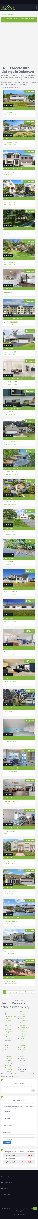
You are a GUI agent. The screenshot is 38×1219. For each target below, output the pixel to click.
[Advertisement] (19, 44)
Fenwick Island (24, 1027)
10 (32, 992)
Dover (21, 1023)
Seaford (22, 1063)
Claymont (8, 1018)
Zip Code (6, 1133)
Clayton (22, 1018)
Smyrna (22, 1065)
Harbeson (8, 1034)
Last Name (7, 1118)
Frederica (22, 1029)
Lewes (7, 1043)
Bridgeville (23, 1014)
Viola (21, 1067)
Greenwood (23, 1032)
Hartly (7, 1036)
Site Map (6, 1188)
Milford (7, 1049)
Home (4, 14)
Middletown (23, 1047)
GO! (33, 1090)
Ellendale (22, 1025)
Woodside (8, 1071)
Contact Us (7, 1194)
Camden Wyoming (11, 1016)
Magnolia (22, 1045)
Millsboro (23, 1049)
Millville (7, 1052)
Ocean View (8, 1058)
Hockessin (23, 1036)
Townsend (8, 1067)
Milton (22, 1052)
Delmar (7, 1023)
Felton (7, 1027)
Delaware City (24, 1020)
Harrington (23, 1034)
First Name (7, 1111)
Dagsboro (8, 1020)
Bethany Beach (24, 1012)
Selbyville (8, 1065)
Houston (7, 1038)
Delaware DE (11, 14)
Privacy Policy (8, 1182)
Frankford (8, 1029)
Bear (6, 1012)
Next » (6, 995)
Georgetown (9, 1032)
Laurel (22, 1040)
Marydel (7, 1047)
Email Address (8, 1125)
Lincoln (22, 1043)
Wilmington (8, 1069)
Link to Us (7, 1177)
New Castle (8, 1056)
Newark (22, 1056)
